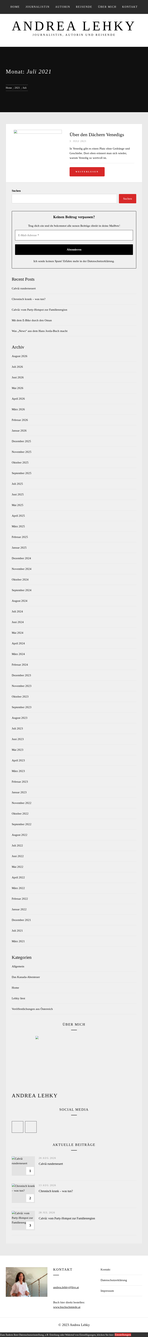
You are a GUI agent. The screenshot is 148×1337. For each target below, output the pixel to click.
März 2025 (18, 526)
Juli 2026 (17, 366)
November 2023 (21, 685)
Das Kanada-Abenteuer (26, 977)
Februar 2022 (20, 898)
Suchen (16, 190)
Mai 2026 (17, 388)
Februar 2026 (20, 419)
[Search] (131, 7)
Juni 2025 (18, 494)
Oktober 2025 (20, 462)
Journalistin (38, 6)
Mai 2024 (17, 632)
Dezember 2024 (21, 558)
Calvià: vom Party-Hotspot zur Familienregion (39, 309)
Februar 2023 (20, 781)
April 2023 (18, 760)
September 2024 (21, 590)
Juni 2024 (18, 622)
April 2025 (18, 515)
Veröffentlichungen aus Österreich (32, 1008)
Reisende (84, 6)
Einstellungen (123, 1334)
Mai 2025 (17, 505)
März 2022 (18, 888)
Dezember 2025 (21, 441)
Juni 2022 (18, 856)
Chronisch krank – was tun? (28, 299)
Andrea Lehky (74, 26)
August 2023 (19, 717)
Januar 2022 (19, 909)
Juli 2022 (17, 845)
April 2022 (18, 877)
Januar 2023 (19, 792)
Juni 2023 (18, 739)
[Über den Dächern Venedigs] (38, 132)
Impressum (107, 1290)
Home (15, 6)
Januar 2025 (19, 547)
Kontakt (105, 1269)
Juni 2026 (18, 377)
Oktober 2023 (20, 696)
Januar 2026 (19, 430)
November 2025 (21, 451)
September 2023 (21, 707)
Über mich (107, 6)
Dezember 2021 (21, 920)
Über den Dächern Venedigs (97, 134)
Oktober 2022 (20, 813)
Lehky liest (18, 998)
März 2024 (18, 654)
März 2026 (18, 409)
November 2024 (21, 568)
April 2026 (18, 398)
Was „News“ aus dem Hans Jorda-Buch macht (39, 331)
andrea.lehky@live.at (66, 1287)
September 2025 (21, 473)
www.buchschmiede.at (66, 1307)
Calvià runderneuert (24, 288)
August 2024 (19, 600)
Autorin (62, 6)
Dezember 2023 (21, 675)
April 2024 (18, 643)
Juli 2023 (17, 728)
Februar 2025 (20, 537)
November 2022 (21, 802)
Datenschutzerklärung (100, 261)
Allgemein (18, 966)
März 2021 (18, 941)
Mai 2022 (17, 866)
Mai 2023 (17, 749)
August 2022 (19, 834)
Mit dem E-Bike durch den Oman (32, 320)
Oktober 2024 (20, 579)
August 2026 (19, 356)
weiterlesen (87, 172)
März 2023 (18, 771)
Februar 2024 (20, 664)
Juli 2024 (17, 611)
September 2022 (21, 824)
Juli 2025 (17, 483)
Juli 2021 (17, 930)
